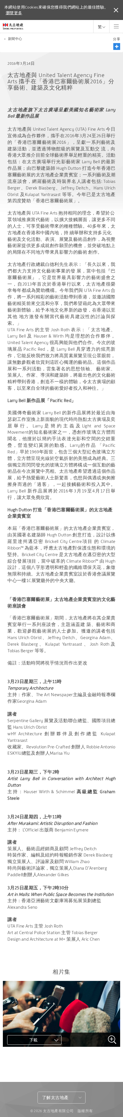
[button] (116, 46)
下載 (33, 1040)
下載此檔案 (25, 1056)
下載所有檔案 (27, 1066)
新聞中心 (15, 39)
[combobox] (61, 1098)
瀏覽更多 (14, 13)
